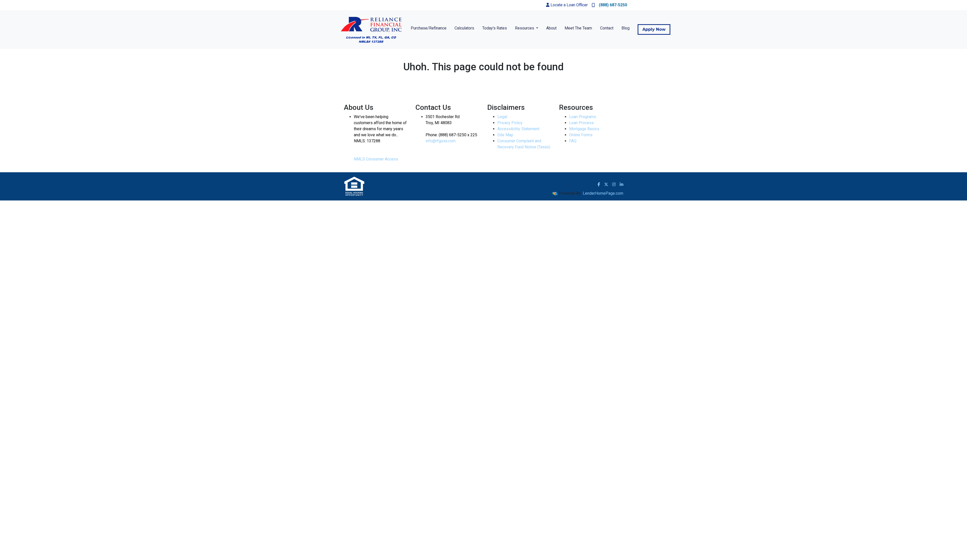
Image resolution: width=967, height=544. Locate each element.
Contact (606, 28)
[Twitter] (606, 184)
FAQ (572, 141)
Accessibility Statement (518, 128)
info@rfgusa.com (441, 141)
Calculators (464, 28)
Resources (525, 28)
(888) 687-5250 (613, 5)
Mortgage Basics (584, 128)
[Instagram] (614, 184)
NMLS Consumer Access (376, 159)
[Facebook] (599, 184)
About (551, 28)
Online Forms (581, 134)
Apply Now (654, 29)
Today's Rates (494, 28)
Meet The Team (578, 28)
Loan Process (581, 122)
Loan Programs (582, 116)
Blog (625, 28)
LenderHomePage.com (603, 193)
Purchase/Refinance (428, 28)
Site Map (505, 134)
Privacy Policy (510, 122)
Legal (502, 116)
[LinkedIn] (621, 184)
